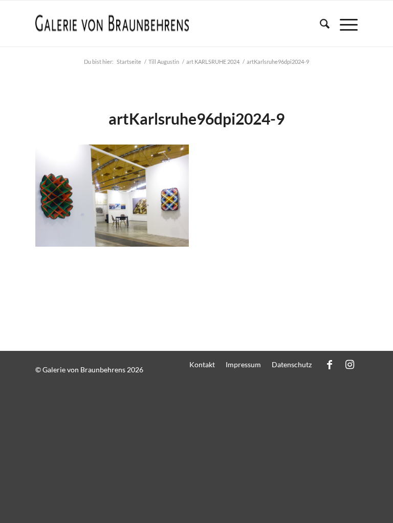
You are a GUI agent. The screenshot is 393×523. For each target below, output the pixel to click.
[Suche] (320, 23)
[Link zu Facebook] (329, 364)
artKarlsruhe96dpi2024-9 (196, 118)
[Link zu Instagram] (350, 364)
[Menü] (344, 23)
